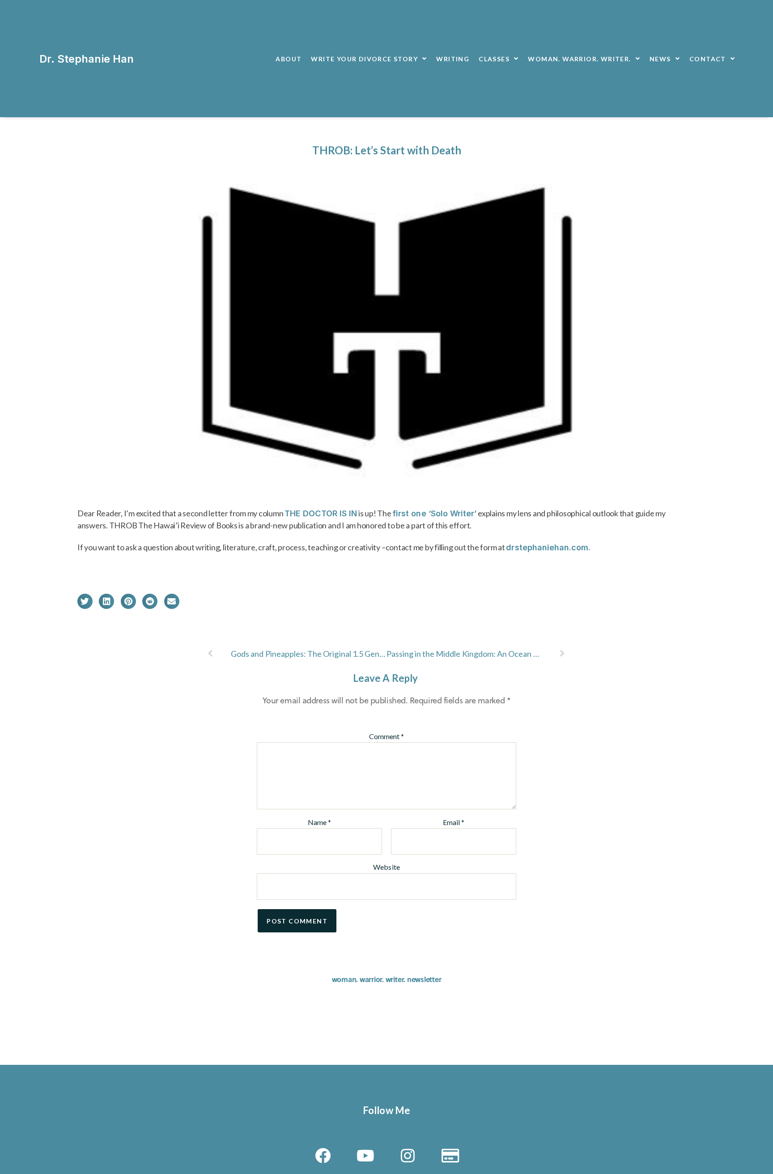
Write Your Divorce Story (364, 59)
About (289, 59)
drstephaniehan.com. (548, 547)
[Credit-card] (450, 1155)
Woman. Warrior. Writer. (579, 59)
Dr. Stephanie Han (86, 58)
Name (319, 822)
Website (386, 867)
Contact (707, 59)
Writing (452, 59)
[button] (85, 601)
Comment (386, 736)
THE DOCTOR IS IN (321, 513)
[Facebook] (323, 1155)
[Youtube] (365, 1155)
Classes (494, 59)
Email (453, 822)
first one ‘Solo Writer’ (434, 513)
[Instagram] (407, 1155)
